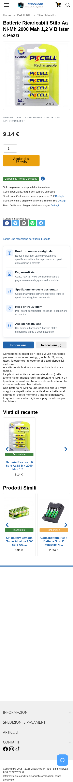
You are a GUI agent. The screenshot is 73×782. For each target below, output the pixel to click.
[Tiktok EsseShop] (17, 749)
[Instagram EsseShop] (11, 749)
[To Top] (63, 772)
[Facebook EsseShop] (5, 749)
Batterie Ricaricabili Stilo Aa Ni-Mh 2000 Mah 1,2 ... (19, 466)
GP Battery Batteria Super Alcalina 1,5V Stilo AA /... (19, 541)
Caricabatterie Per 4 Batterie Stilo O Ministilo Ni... (53, 541)
